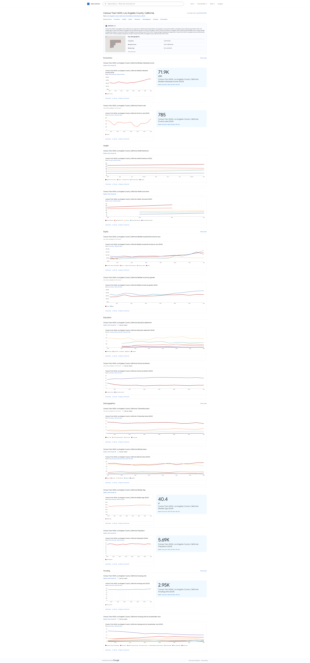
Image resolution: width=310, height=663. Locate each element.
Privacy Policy (204, 660)
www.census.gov (132, 51)
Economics (117, 19)
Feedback (220, 4)
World (143, 16)
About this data (120, 74)
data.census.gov (112, 74)
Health (124, 19)
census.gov (164, 84)
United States (129, 16)
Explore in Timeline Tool (124, 98)
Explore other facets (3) (109, 452)
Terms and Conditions (194, 660)
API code (115, 98)
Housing (155, 19)
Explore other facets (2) (109, 65)
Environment (163, 19)
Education (137, 19)
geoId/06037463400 (202, 13)
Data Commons (95, 4)
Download (109, 98)
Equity (130, 19)
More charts (204, 58)
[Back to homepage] (88, 4)
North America (137, 16)
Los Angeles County (113, 16)
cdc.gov (111, 160)
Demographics (147, 19)
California (122, 16)
